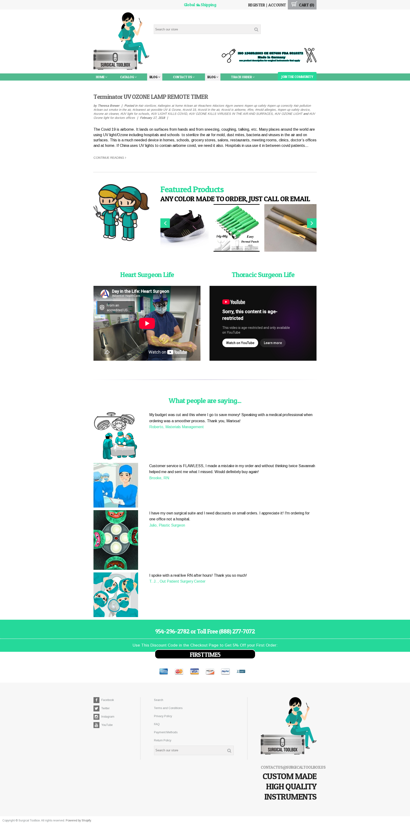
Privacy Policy (163, 716)
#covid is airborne (233, 109)
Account (277, 4)
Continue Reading (109, 157)
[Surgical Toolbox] (121, 41)
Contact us (183, 77)
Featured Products (192, 189)
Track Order (241, 77)
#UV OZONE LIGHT (288, 113)
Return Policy (162, 740)
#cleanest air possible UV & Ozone (156, 109)
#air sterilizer (147, 105)
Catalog (127, 77)
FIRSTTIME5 (205, 654)
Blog (153, 77)
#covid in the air (208, 109)
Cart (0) (306, 4)
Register (256, 4)
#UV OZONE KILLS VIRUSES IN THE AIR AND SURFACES (231, 113)
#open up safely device (293, 109)
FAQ (157, 724)
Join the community (297, 77)
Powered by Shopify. (79, 820)
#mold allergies (265, 109)
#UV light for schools (134, 113)
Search (158, 700)
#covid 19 (189, 109)
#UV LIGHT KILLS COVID (169, 113)
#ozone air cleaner (105, 113)
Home (100, 77)
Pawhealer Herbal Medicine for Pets (126, 84)
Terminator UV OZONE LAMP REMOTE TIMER (150, 96)
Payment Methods (165, 732)
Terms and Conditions (168, 708)
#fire (250, 109)
